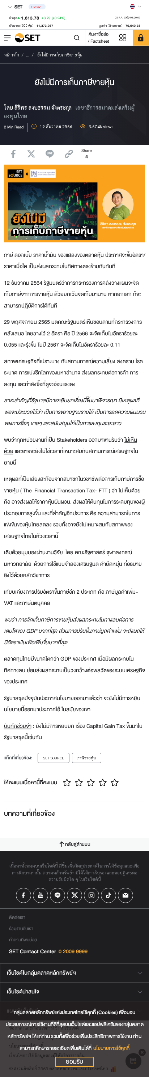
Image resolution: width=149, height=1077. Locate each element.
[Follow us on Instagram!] (91, 895)
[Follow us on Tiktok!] (108, 895)
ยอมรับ (74, 1062)
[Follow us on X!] (74, 895)
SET (17, 6)
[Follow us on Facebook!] (23, 895)
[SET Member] (141, 38)
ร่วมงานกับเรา (21, 928)
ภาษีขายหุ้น (86, 757)
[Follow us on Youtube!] (40, 895)
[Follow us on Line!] (57, 895)
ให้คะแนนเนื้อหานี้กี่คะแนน (30, 783)
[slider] (90, 782)
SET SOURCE (53, 757)
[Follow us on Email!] (125, 895)
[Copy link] (69, 154)
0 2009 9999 (73, 951)
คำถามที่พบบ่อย (23, 940)
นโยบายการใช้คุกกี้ (111, 1048)
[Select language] (135, 6)
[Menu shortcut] (122, 37)
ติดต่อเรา (17, 917)
